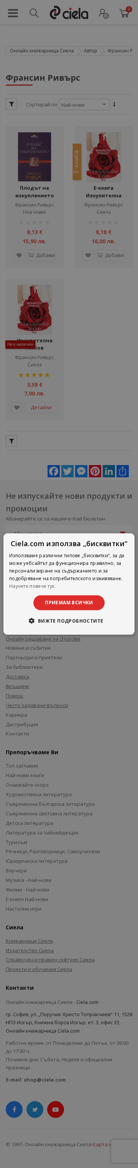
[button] (68, 620)
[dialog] (69, 584)
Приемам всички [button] (69, 602)
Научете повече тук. (32, 585)
